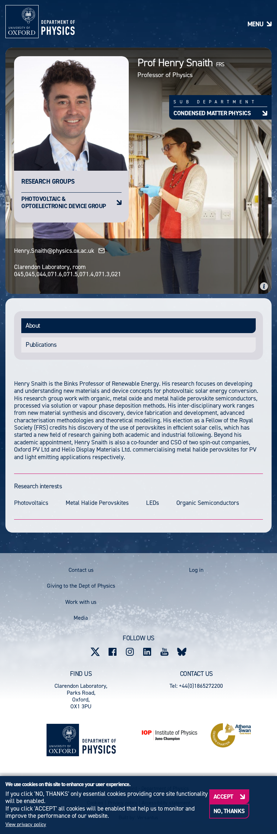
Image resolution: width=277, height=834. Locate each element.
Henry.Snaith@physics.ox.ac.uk (54, 250)
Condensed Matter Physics (212, 113)
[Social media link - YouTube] (164, 651)
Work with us (80, 602)
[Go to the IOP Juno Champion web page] (169, 735)
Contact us (81, 570)
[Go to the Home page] (99, 740)
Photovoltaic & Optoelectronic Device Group (63, 202)
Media (81, 618)
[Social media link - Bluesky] (181, 651)
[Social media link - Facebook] (112, 651)
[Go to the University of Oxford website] (63, 740)
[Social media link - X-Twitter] (95, 651)
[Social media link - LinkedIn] (147, 651)
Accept (223, 797)
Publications (41, 344)
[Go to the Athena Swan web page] (231, 735)
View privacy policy (25, 825)
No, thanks (229, 811)
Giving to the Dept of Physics (81, 585)
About (33, 325)
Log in (196, 570)
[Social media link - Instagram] (129, 651)
